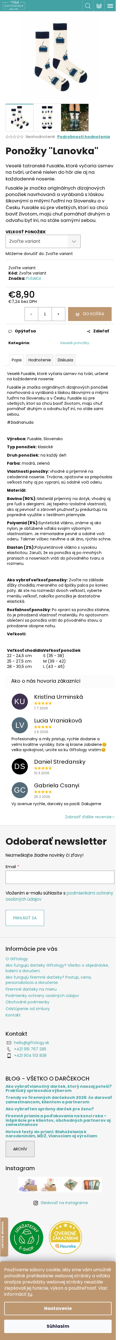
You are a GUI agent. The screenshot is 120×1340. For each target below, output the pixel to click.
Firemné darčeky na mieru (31, 989)
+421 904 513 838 (30, 1055)
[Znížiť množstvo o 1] (31, 314)
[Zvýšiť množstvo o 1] (58, 314)
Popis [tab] (17, 360)
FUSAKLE (33, 278)
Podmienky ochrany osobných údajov (42, 995)
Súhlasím (58, 1326)
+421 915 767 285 (30, 1049)
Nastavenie (58, 1308)
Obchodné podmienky (27, 1002)
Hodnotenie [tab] (39, 360)
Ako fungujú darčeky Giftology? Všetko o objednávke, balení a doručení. (57, 967)
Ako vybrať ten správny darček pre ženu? (50, 1109)
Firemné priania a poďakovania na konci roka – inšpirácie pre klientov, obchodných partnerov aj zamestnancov (58, 1120)
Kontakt (13, 1015)
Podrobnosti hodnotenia (83, 136)
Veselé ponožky (74, 343)
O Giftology (17, 959)
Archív (20, 1149)
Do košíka (93, 314)
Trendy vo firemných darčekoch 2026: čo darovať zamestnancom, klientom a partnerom (59, 1100)
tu (30, 1294)
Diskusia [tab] (65, 360)
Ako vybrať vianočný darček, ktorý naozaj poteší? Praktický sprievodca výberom (59, 1088)
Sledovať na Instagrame (64, 1203)
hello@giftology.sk (31, 1042)
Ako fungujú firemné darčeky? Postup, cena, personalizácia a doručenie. (49, 979)
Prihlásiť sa (25, 918)
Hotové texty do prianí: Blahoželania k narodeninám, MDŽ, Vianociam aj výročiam (51, 1134)
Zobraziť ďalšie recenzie (88, 817)
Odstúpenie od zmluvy (28, 1008)
